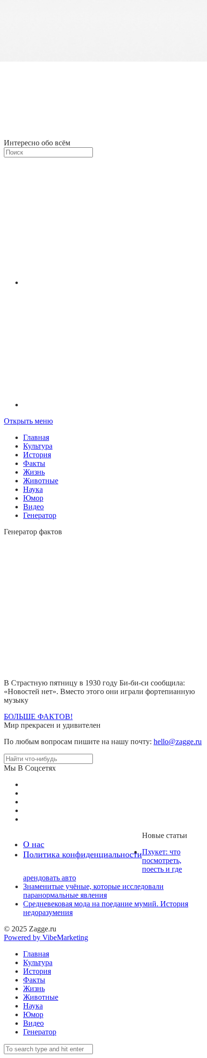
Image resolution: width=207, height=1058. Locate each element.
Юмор (33, 498)
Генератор (39, 515)
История (37, 455)
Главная (36, 437)
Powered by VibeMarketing (46, 937)
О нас (33, 844)
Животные (40, 481)
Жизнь (34, 472)
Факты (34, 463)
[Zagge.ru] (103, 134)
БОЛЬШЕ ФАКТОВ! (38, 716)
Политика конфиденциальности (82, 854)
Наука (33, 489)
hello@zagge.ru (178, 741)
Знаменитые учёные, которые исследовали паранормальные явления (93, 890)
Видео (33, 507)
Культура (37, 446)
